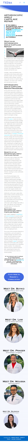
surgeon (11, 119)
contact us (20, 260)
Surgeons (4, 52)
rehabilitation (19, 214)
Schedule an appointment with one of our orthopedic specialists (14, 32)
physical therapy (10, 216)
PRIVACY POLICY (15, 437)
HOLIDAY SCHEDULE (16, 439)
